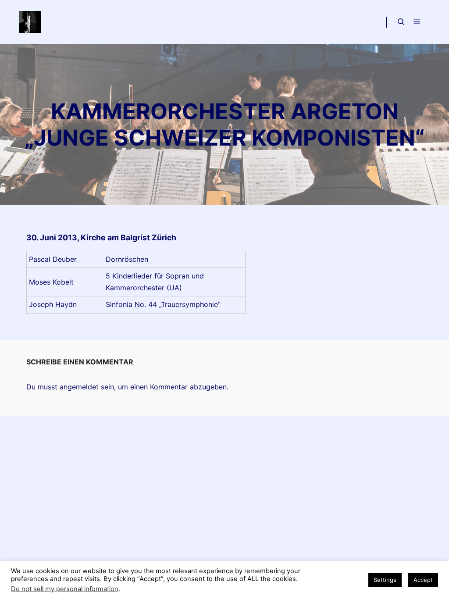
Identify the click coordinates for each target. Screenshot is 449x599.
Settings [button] (385, 579)
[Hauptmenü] (417, 22)
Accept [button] (423, 579)
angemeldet (79, 386)
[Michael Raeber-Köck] (30, 22)
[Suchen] (401, 22)
